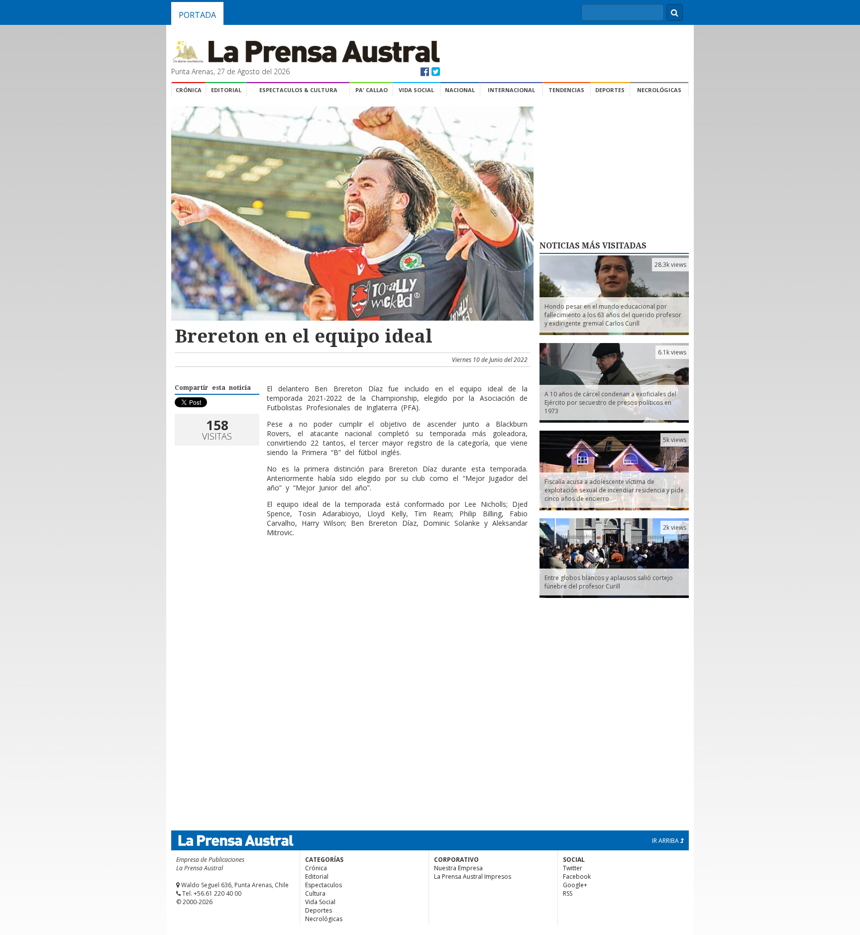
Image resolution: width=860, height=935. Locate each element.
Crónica (189, 90)
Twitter (572, 868)
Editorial (226, 90)
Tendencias (566, 90)
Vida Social (416, 90)
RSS (567, 893)
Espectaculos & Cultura (298, 90)
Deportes (610, 90)
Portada (197, 14)
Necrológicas (659, 90)
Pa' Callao (371, 90)
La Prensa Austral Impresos (472, 876)
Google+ (575, 885)
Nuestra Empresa (458, 868)
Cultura (315, 893)
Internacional (511, 90)
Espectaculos (323, 885)
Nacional (460, 90)
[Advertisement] (351, 577)
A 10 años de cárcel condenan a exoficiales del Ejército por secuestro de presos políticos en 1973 (610, 402)
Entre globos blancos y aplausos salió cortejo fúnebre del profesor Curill (608, 582)
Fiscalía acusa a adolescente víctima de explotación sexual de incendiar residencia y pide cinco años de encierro (614, 490)
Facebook (577, 876)
